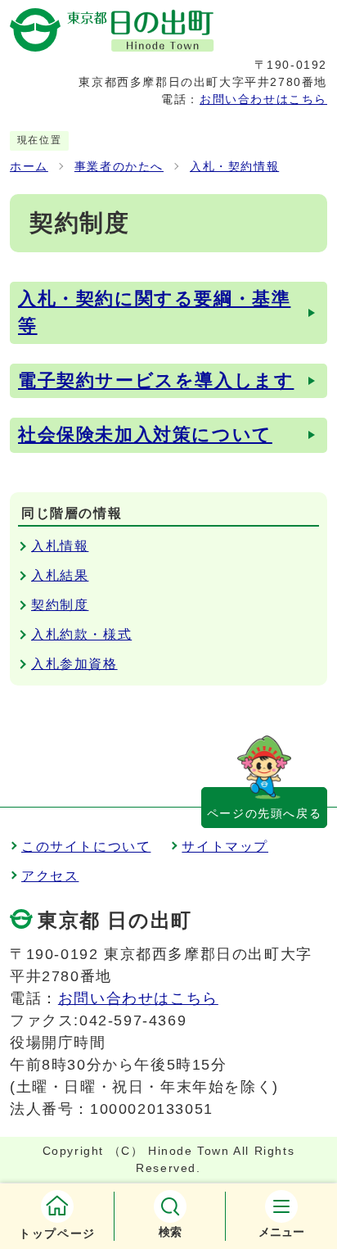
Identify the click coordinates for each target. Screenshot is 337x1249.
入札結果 (59, 575)
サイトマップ (225, 846)
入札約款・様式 (81, 634)
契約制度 (59, 605)
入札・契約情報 (234, 167)
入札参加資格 (74, 664)
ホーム (29, 167)
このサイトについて (86, 846)
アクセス (50, 876)
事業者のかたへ (119, 167)
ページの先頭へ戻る (264, 813)
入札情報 (59, 546)
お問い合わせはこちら (263, 99)
